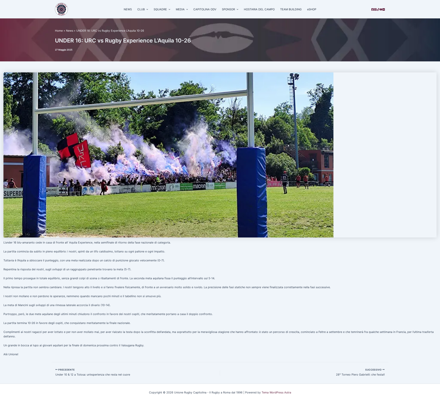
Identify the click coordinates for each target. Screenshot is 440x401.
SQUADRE (160, 9)
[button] (146, 9)
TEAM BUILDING (291, 9)
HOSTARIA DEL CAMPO (259, 9)
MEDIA (180, 9)
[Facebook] (372, 9)
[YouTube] (381, 9)
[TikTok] (378, 9)
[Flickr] (383, 9)
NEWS (128, 9)
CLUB (141, 9)
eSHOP (311, 9)
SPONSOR (228, 9)
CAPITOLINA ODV (204, 9)
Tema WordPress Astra (276, 392)
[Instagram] (375, 9)
